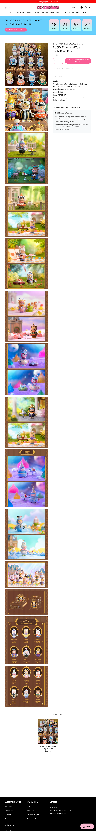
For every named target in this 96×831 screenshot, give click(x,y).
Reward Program (33, 815)
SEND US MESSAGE (59, 813)
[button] (45, 12)
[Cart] (90, 7)
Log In (29, 806)
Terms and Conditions (35, 819)
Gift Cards (8, 806)
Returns (7, 819)
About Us (30, 810)
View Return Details (62, 130)
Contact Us (9, 810)
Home (55, 44)
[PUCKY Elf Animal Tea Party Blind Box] (48, 731)
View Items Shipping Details (65, 122)
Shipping (8, 815)
